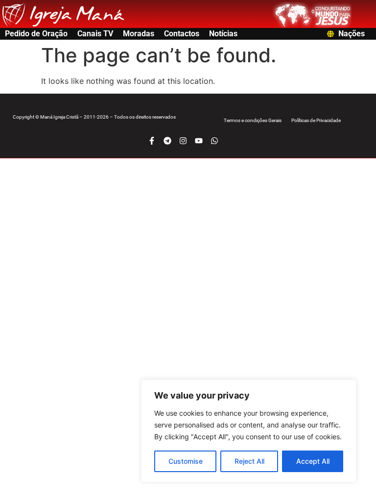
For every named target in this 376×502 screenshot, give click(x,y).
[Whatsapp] (214, 141)
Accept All (312, 461)
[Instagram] (183, 141)
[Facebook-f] (152, 141)
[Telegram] (167, 141)
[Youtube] (199, 141)
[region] (248, 430)
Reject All (249, 461)
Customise (185, 461)
